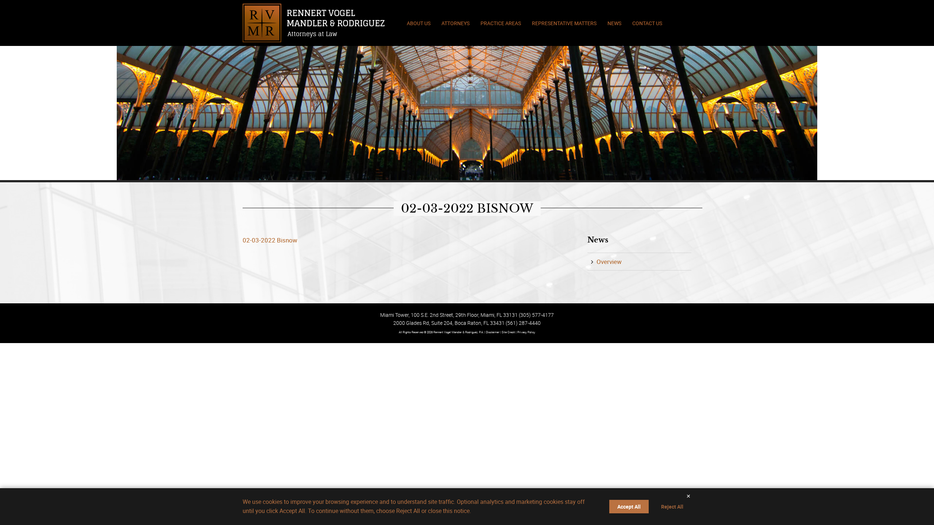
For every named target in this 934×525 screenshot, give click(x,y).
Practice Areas (500, 23)
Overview (609, 261)
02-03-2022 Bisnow (270, 240)
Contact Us (647, 23)
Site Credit (508, 332)
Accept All (629, 506)
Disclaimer (492, 332)
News (614, 23)
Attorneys (455, 23)
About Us (419, 23)
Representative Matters (564, 23)
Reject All (672, 506)
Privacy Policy (526, 332)
